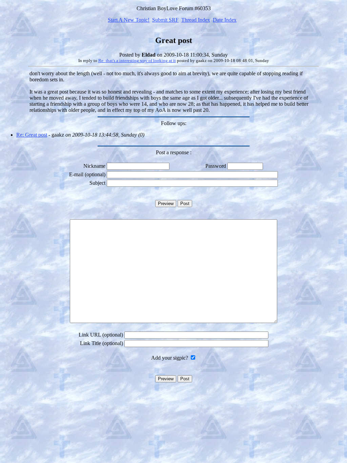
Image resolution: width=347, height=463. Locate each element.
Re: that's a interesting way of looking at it (137, 60)
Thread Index (195, 20)
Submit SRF (165, 20)
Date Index (225, 20)
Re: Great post (31, 135)
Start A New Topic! (128, 20)
